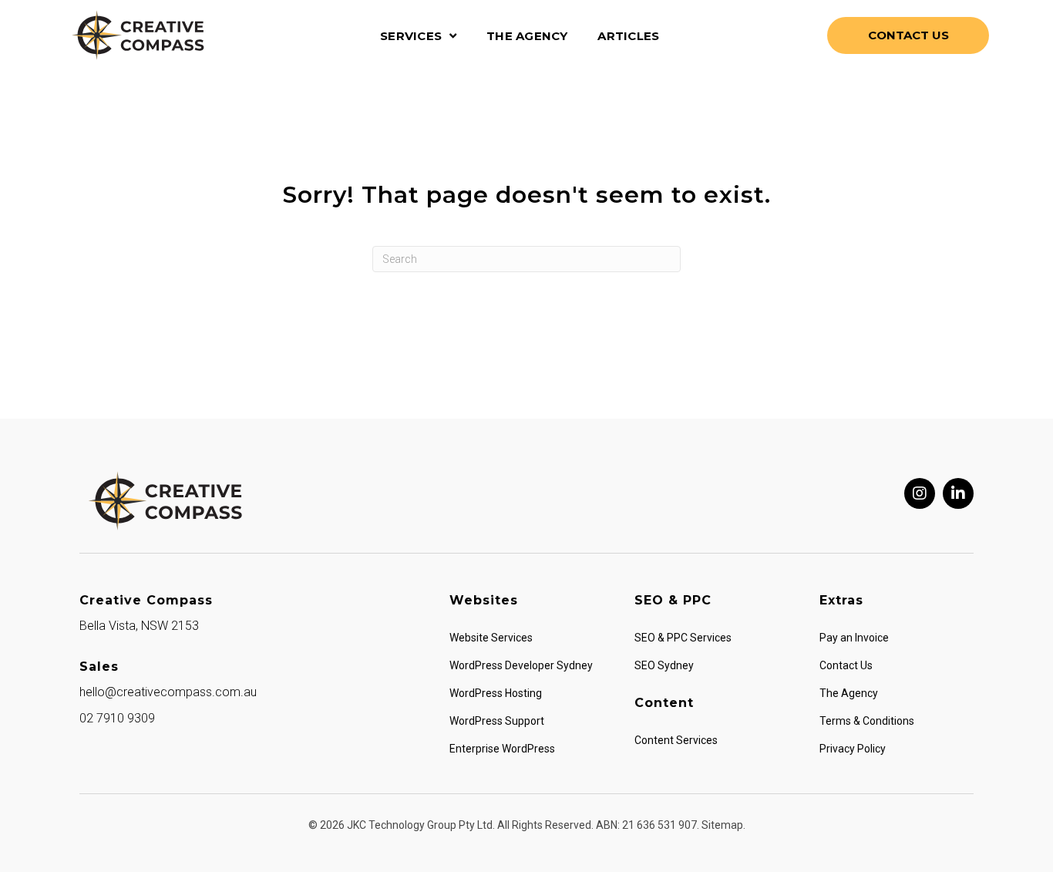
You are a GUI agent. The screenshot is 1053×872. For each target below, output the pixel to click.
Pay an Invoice (854, 637)
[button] (919, 493)
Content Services (676, 740)
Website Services (491, 637)
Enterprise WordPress (502, 748)
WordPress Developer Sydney (521, 665)
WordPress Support (496, 721)
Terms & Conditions (866, 721)
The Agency (848, 693)
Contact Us (846, 665)
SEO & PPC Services (683, 637)
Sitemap (722, 825)
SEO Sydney (664, 665)
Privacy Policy (852, 748)
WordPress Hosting (495, 693)
